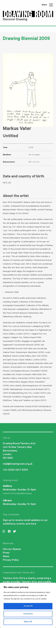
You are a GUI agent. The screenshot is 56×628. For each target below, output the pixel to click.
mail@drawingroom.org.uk (17, 464)
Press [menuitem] (6, 553)
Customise (28, 614)
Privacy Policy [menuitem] (11, 560)
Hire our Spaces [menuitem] (12, 549)
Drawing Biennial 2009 (26, 39)
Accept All (28, 606)
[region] (28, 605)
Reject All (28, 622)
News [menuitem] (6, 556)
